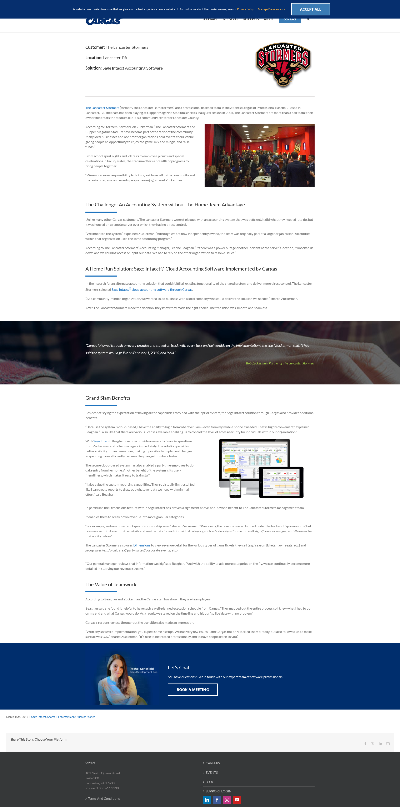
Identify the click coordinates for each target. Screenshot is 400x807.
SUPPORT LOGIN (218, 791)
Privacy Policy (245, 9)
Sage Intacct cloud (126, 289)
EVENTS (212, 772)
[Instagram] (227, 800)
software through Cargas (174, 289)
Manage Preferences (270, 9)
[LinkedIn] (207, 800)
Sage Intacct (38, 716)
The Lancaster (95, 108)
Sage (96, 441)
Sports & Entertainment (61, 716)
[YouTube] (237, 800)
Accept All (310, 9)
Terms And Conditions (104, 798)
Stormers (112, 108)
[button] (308, 19)
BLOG (210, 782)
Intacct (106, 441)
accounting (148, 289)
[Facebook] (217, 800)
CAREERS (213, 763)
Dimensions (141, 545)
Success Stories (86, 716)
